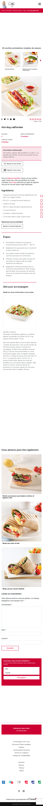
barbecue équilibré (13, 178)
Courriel (5, 638)
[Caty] (19, 782)
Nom (4, 630)
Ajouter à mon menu (14, 170)
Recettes (9, 10)
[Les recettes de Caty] (5, 4)
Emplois (21, 747)
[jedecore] (33, 782)
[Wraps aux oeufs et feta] (22, 521)
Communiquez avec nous (21, 742)
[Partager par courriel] (14, 119)
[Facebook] (19, 791)
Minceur (21, 765)
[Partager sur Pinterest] (7, 119)
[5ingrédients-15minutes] (11, 782)
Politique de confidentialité (21, 755)
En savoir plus (21, 729)
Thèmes (21, 768)
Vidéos (21, 771)
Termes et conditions (21, 753)
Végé (24, 10)
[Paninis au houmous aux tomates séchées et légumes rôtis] (22, 474)
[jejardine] (40, 782)
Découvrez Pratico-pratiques (21, 744)
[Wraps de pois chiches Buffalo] (22, 567)
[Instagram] (23, 791)
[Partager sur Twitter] (5, 119)
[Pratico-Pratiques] (4, 782)
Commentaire (7, 605)
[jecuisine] (26, 782)
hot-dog (13, 182)
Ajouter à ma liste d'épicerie (12, 226)
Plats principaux (17, 10)
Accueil (4, 10)
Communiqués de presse (21, 750)
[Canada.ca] (33, 799)
